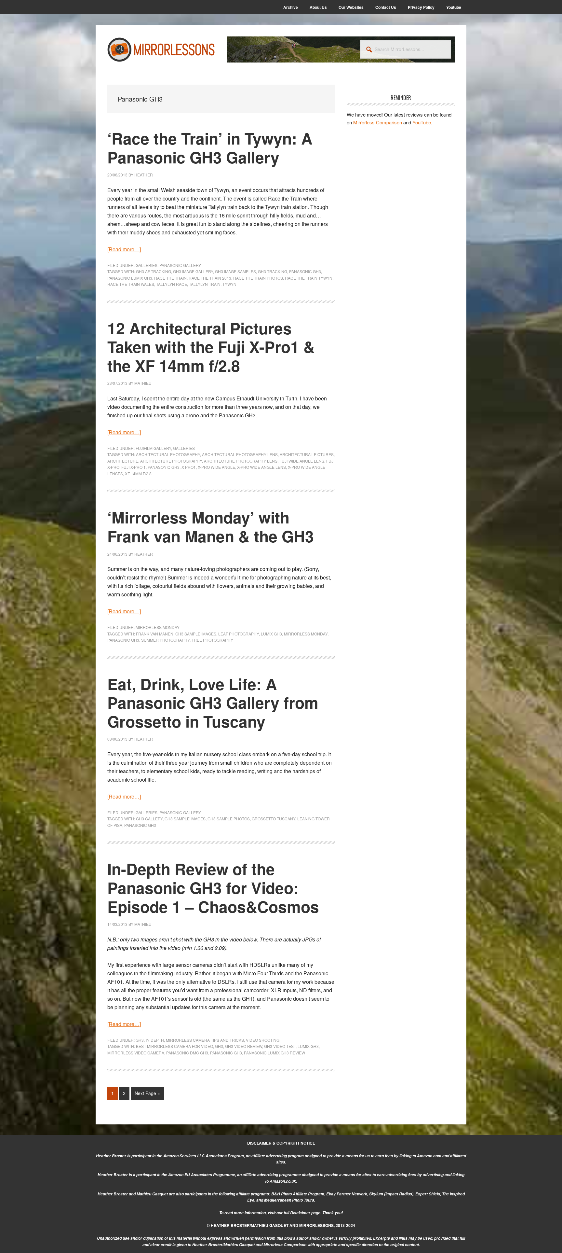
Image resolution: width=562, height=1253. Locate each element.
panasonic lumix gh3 (129, 278)
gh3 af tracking (153, 271)
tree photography (212, 640)
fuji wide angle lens (301, 461)
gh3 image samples (235, 271)
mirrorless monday (306, 633)
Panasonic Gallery (180, 265)
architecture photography (171, 461)
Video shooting (262, 1040)
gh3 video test (280, 1046)
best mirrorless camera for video (174, 1046)
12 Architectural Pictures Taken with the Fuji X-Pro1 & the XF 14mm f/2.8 (211, 347)
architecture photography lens (240, 461)
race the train (170, 278)
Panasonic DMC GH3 (187, 1052)
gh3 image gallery (193, 271)
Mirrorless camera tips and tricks (205, 1040)
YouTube (421, 122)
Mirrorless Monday (158, 627)
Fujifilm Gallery (153, 448)
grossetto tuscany (273, 818)
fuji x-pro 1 (133, 467)
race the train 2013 (210, 278)
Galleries (146, 265)
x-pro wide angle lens (261, 467)
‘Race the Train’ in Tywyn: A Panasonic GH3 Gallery (210, 147)
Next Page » (147, 1095)
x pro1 (188, 467)
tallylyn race (171, 284)
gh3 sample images (195, 633)
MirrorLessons (161, 49)
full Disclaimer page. (302, 1213)
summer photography (165, 640)
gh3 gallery (149, 818)
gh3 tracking (272, 271)
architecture (122, 461)
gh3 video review (243, 1046)
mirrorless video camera (135, 1052)
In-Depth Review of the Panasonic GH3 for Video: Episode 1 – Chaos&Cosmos (213, 887)
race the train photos (258, 278)
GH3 (140, 1040)
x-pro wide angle (216, 467)
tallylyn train (205, 284)
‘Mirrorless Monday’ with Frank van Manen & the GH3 (210, 526)
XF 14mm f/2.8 (138, 473)
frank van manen (154, 633)
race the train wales (130, 284)
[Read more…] (124, 249)
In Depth (155, 1040)
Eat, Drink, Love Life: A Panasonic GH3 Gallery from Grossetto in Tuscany (212, 702)
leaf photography (238, 633)
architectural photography (168, 454)
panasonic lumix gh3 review (274, 1052)
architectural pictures (307, 454)
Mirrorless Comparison (377, 122)
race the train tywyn (308, 278)
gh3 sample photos (228, 818)
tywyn (229, 284)
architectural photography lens (240, 454)
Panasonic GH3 (305, 271)
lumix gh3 (271, 633)
